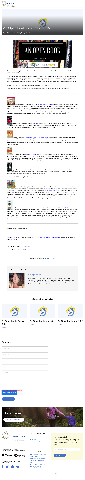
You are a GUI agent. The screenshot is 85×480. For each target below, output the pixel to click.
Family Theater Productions (37, 459)
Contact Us (33, 439)
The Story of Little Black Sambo (59, 208)
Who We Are (34, 437)
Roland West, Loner (31, 170)
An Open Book (26, 246)
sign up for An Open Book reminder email (48, 237)
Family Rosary (34, 456)
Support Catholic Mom (13, 419)
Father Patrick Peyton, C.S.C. (38, 464)
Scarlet (34, 124)
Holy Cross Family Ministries (38, 454)
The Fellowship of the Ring (45, 104)
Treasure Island (31, 154)
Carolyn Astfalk (25, 33)
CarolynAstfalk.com (47, 284)
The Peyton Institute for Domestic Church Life (36, 467)
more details (14, 237)
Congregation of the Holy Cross (37, 461)
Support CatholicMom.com (37, 442)
